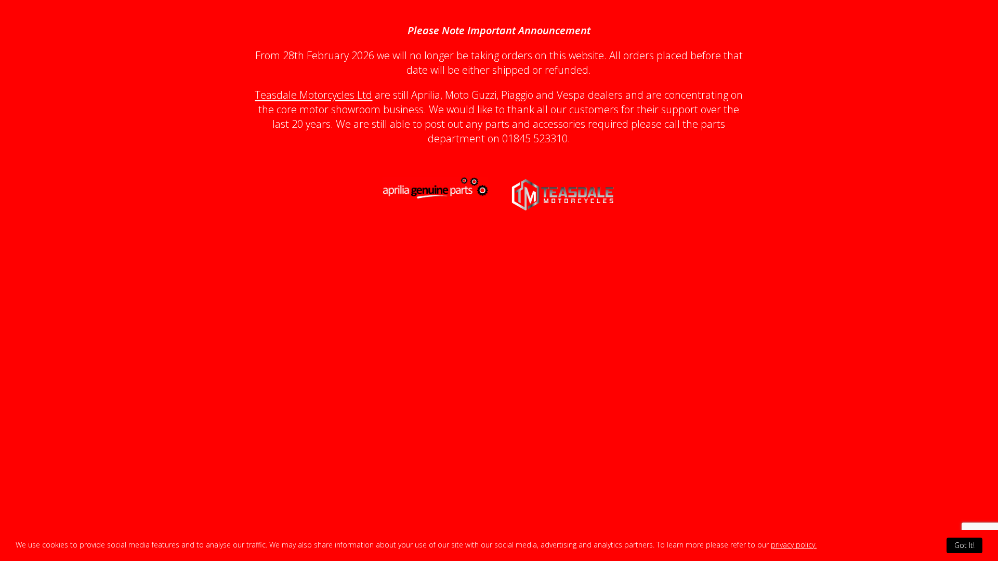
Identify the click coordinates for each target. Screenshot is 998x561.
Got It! (964, 545)
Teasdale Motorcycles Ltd (313, 95)
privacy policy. (794, 545)
